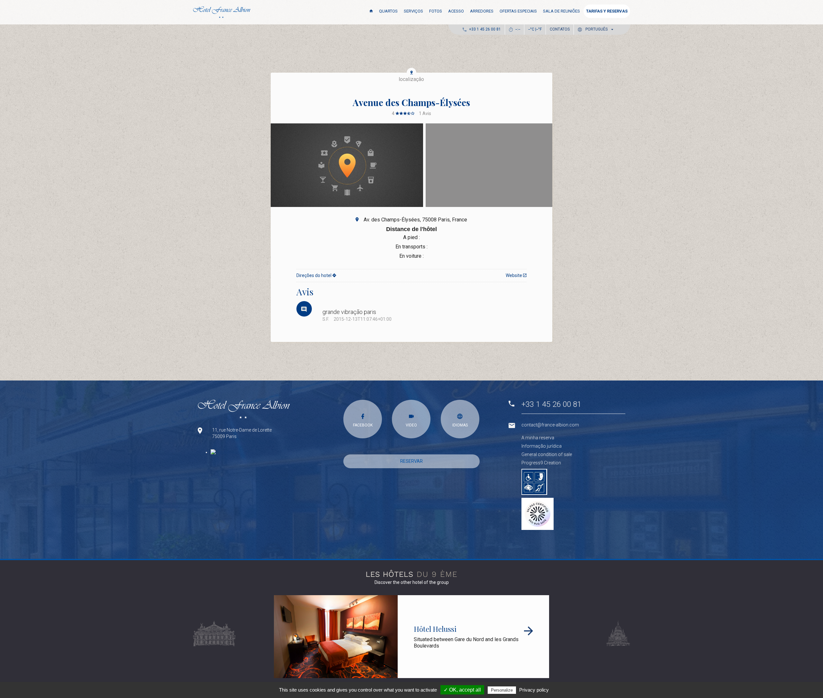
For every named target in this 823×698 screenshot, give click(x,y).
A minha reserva (537, 437)
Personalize (502, 690)
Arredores (481, 11)
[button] (597, 29)
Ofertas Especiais (518, 11)
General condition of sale (546, 454)
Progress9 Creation (541, 462)
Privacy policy (534, 690)
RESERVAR (411, 461)
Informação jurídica (541, 446)
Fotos (435, 11)
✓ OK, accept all (462, 690)
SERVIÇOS (413, 11)
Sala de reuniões (561, 11)
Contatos (560, 29)
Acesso (456, 11)
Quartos (388, 11)
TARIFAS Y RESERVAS (607, 11)
